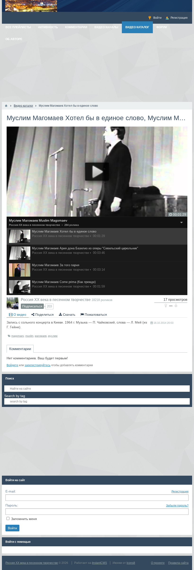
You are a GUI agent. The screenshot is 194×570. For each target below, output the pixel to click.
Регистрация (180, 491)
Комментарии (20, 349)
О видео (19, 314)
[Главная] (6, 105)
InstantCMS (99, 563)
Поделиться (44, 314)
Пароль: (11, 505)
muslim (29, 335)
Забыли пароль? (177, 505)
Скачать (68, 314)
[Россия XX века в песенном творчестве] (12, 303)
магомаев (41, 335)
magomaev (17, 335)
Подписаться (32, 306)
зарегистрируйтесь (37, 365)
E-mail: (10, 491)
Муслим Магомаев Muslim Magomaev (38, 220)
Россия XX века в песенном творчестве (34, 224)
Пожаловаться (95, 314)
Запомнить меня (24, 519)
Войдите (12, 365)
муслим (52, 335)
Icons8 (131, 563)
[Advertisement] (97, 66)
